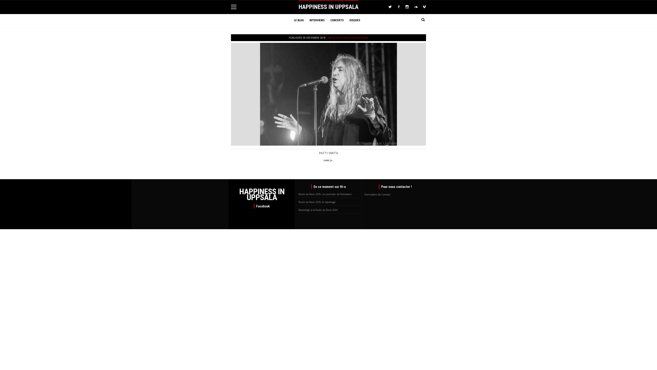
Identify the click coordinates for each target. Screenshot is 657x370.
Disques (355, 20)
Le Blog (299, 20)
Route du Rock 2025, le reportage (317, 202)
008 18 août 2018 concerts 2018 (348, 37)
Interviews (317, 20)
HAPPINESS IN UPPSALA (328, 6)
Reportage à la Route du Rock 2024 (318, 210)
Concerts (337, 20)
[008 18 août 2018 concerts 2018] (328, 94)
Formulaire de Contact (377, 194)
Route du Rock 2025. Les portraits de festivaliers (325, 194)
